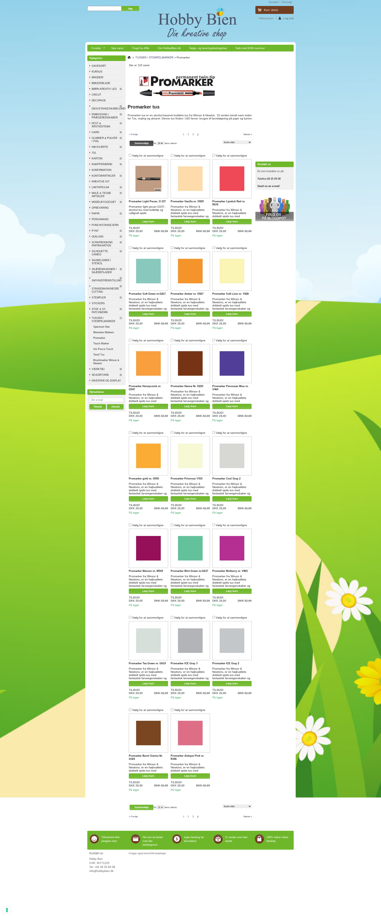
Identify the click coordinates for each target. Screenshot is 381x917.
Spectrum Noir (101, 326)
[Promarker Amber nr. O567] (190, 271)
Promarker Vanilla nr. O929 (187, 201)
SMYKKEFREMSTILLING (107, 280)
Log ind (288, 18)
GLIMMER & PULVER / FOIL (104, 140)
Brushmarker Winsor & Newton (106, 362)
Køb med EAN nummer (250, 48)
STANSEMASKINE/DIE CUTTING (105, 290)
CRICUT (96, 94)
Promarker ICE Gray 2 (225, 663)
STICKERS (98, 303)
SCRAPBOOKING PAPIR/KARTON (102, 244)
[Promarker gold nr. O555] (148, 456)
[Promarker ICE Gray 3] (190, 640)
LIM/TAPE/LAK (100, 187)
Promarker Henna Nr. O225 (187, 386)
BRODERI (97, 77)
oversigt (287, 2)
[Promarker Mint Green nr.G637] (190, 548)
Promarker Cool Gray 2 (226, 478)
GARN (95, 132)
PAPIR (95, 213)
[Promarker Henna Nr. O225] (190, 363)
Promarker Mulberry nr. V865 (230, 570)
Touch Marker (101, 343)
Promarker (99, 337)
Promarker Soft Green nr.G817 (147, 293)
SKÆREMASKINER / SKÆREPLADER (104, 271)
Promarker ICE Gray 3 (184, 663)
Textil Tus (99, 354)
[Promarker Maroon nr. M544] (148, 548)
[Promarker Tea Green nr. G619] (148, 640)
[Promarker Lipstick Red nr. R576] (232, 179)
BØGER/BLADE (101, 83)
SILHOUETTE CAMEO (100, 253)
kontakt (273, 2)
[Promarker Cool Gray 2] (232, 456)
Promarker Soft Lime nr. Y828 (230, 293)
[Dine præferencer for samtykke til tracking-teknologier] (7, 910)
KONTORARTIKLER (103, 175)
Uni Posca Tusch (103, 349)
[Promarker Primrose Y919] (190, 456)
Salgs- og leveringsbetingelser (208, 48)
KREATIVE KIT (101, 181)
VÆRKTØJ (98, 369)
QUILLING (98, 236)
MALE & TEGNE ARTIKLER (101, 195)
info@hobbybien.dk (101, 870)
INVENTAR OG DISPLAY (106, 380)
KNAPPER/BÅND (102, 164)
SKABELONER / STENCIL (101, 262)
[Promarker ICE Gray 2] (232, 640)
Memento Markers (103, 332)
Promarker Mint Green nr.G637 (189, 570)
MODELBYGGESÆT (104, 201)
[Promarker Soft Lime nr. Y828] (232, 271)
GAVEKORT (99, 65)
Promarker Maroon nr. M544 (146, 570)
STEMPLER (99, 297)
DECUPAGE (99, 100)
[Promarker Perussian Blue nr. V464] (232, 363)
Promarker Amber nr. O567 (187, 293)
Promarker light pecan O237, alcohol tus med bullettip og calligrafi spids (147, 210)
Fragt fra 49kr (140, 48)
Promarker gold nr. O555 (144, 478)
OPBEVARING (100, 207)
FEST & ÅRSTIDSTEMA (101, 125)
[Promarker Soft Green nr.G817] (148, 271)
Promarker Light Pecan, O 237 (147, 201)
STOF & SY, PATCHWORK (100, 311)
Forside (94, 48)
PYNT (95, 230)
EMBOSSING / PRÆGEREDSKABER (105, 116)
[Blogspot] (274, 220)
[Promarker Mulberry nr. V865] (232, 548)
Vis (154, 143)
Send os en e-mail (268, 186)
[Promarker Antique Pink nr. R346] (190, 733)
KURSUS (97, 71)
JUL (94, 152)
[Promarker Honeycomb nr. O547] (148, 363)
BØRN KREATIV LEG (104, 88)
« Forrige (133, 134)
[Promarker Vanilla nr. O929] (190, 179)
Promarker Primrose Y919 (186, 478)
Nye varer (117, 48)
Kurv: (271, 10)
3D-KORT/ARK (100, 374)
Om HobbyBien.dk (169, 48)
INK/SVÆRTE (100, 146)
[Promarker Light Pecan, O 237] (148, 179)
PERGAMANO (100, 219)
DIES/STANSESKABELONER (108, 108)
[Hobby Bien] (198, 24)
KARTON (97, 158)
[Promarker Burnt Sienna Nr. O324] (148, 733)
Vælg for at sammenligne (148, 155)
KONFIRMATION (101, 169)
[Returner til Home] (129, 57)
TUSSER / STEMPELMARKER (103, 320)
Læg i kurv (148, 221)
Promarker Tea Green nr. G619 (147, 663)
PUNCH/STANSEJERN (105, 225)
